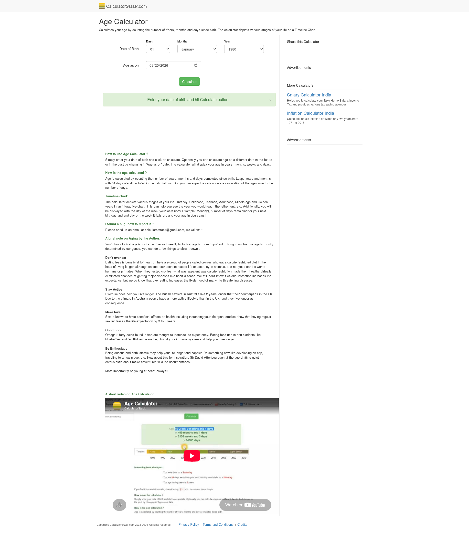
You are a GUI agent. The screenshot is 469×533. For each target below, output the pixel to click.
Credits (242, 524)
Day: (149, 41)
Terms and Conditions (218, 524)
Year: (228, 41)
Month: (182, 41)
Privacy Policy (189, 524)
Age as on (131, 65)
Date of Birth (129, 48)
